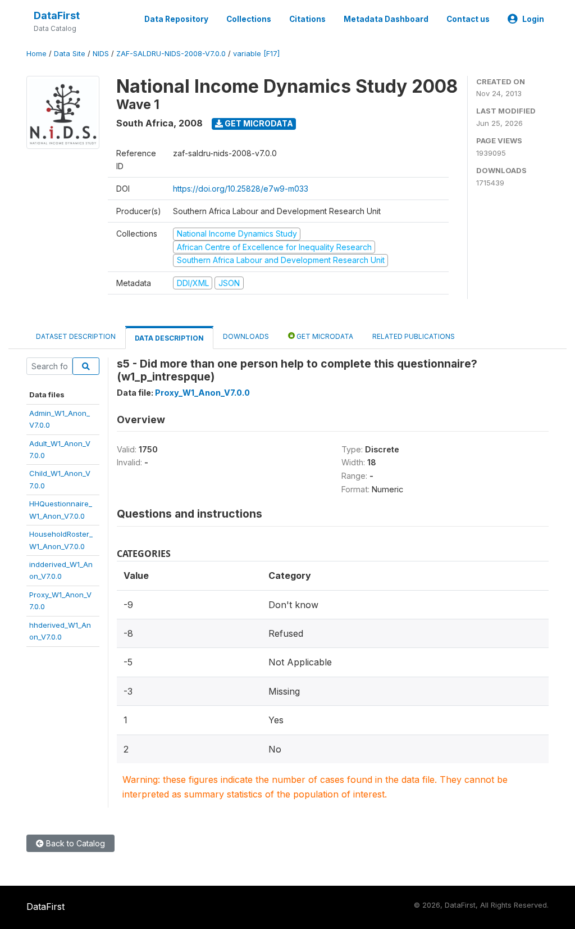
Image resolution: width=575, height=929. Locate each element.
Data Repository (176, 19)
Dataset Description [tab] (76, 336)
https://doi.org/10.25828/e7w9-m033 (240, 188)
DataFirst (57, 15)
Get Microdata (258, 123)
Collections (248, 19)
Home (36, 53)
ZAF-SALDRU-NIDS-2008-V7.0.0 (171, 53)
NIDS (101, 53)
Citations (307, 19)
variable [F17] (256, 53)
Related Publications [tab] (413, 336)
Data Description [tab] (169, 338)
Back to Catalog (74, 843)
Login (533, 19)
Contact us (468, 19)
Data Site (69, 53)
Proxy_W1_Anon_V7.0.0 (202, 392)
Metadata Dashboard (386, 19)
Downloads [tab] (246, 336)
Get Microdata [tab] (324, 336)
